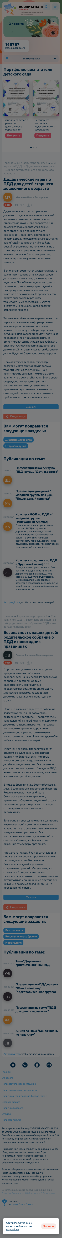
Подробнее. (12, 1229)
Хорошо (48, 1226)
